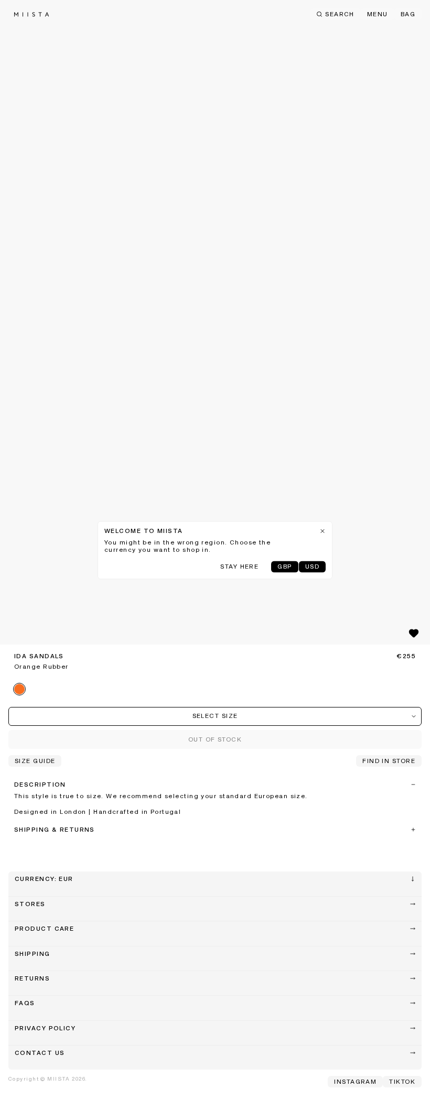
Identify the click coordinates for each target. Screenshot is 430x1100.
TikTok (402, 1082)
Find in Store (388, 761)
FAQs (25, 1003)
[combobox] (215, 716)
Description (40, 785)
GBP (284, 567)
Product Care (44, 929)
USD (312, 567)
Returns (32, 979)
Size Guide (35, 761)
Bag (408, 15)
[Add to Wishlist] (413, 633)
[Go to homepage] (31, 14)
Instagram (355, 1082)
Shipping (32, 954)
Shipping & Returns (54, 830)
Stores (30, 904)
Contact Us (39, 1053)
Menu (377, 15)
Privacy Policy (45, 1029)
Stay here (239, 567)
